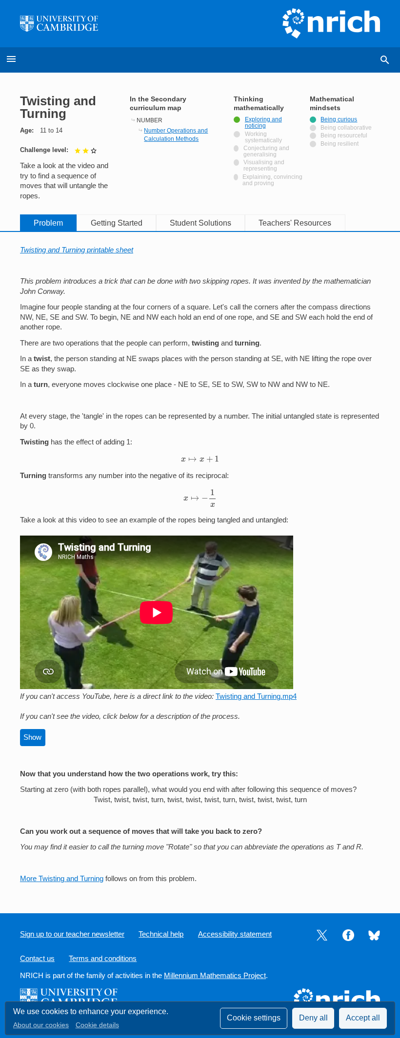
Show (32, 737)
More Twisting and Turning (61, 879)
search (385, 60)
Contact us (37, 958)
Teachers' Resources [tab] (295, 223)
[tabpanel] (200, 564)
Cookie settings (253, 1018)
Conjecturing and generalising (266, 151)
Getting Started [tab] (116, 223)
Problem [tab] (48, 223)
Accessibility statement (235, 934)
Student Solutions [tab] (200, 223)
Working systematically (265, 137)
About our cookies (41, 1025)
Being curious (338, 119)
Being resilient (339, 144)
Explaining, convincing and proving (272, 180)
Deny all (313, 1018)
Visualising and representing (264, 165)
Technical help (161, 934)
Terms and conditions (103, 958)
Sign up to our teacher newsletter (72, 934)
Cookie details (97, 1025)
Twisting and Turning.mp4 (256, 696)
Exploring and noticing (263, 122)
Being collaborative (346, 128)
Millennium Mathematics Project (215, 976)
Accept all (363, 1018)
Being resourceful (343, 135)
